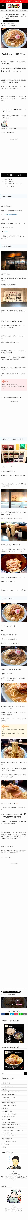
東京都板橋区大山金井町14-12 (11, 214)
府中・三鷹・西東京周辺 (9, 1136)
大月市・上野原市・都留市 (10, 1094)
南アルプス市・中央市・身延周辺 (11, 1091)
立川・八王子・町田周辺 (9, 1141)
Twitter (6, 231)
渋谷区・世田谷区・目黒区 (10, 1127)
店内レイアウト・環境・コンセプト (13, 184)
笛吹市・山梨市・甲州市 (9, 1105)
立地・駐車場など (9, 181)
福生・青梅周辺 (7, 1138)
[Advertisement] (14, 154)
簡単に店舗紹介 (8, 179)
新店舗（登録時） (11, 23)
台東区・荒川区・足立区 (9, 1116)
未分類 (5, 1108)
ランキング (6, 1083)
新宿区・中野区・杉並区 (9, 1122)
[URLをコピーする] (25, 1014)
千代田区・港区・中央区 (9, 1114)
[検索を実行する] (25, 1073)
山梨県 (6, 1089)
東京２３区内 (7, 1111)
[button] (3, 1014)
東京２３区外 (7, 1133)
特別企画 (6, 1144)
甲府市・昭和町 (8, 1100)
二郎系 (4, 23)
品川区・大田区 (7, 1119)
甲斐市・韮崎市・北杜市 (9, 1102)
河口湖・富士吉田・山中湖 (10, 1097)
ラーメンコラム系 (8, 1086)
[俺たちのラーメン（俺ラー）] (14, 6)
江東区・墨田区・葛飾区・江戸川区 (12, 1124)
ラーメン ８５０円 (9, 186)
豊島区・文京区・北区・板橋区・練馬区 (11, 21)
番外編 (5, 1147)
